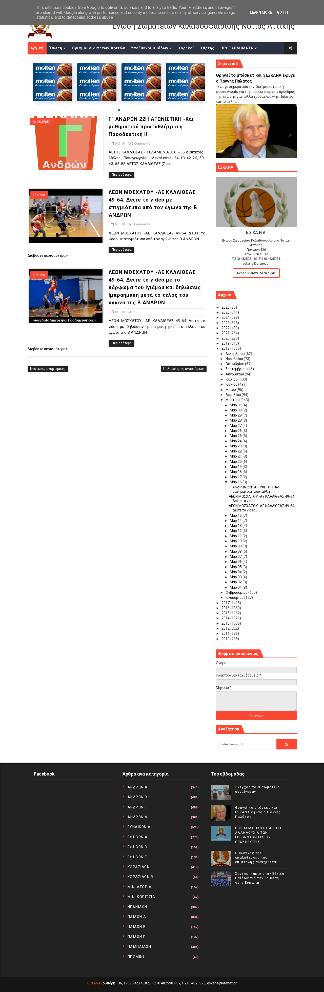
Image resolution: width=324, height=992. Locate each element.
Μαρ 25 (236, 436)
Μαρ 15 (236, 515)
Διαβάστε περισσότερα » (48, 255)
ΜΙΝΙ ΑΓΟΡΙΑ (140, 887)
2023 (225, 323)
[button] (119, 110)
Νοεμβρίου (235, 359)
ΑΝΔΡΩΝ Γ (44, 122)
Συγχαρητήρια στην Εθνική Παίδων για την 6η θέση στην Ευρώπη (260, 877)
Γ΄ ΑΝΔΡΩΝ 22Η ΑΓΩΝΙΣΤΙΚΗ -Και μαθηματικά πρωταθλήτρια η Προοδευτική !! (151, 126)
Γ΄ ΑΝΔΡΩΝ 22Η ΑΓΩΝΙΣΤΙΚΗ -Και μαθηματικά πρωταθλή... (254, 489)
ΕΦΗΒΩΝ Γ (137, 857)
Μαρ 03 (236, 577)
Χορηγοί (186, 48)
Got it (283, 12)
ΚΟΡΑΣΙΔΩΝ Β (141, 877)
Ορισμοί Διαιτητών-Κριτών (98, 48)
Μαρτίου (233, 400)
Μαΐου (231, 390)
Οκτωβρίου (235, 364)
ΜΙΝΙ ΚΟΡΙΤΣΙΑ (141, 897)
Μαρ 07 (236, 556)
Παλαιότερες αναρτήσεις (183, 369)
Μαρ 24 (236, 441)
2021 (225, 333)
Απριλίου (234, 395)
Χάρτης (207, 48)
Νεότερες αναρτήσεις (47, 369)
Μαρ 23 (236, 446)
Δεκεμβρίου (236, 354)
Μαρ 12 (236, 531)
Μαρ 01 (236, 587)
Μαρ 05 (236, 567)
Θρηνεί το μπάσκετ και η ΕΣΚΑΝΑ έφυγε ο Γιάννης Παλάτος (258, 812)
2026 (225, 307)
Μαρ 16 (236, 482)
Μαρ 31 (236, 405)
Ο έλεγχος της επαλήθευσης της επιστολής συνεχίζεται (256, 857)
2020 (225, 338)
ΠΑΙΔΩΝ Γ (137, 937)
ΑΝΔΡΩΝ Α (138, 787)
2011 (225, 633)
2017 (225, 603)
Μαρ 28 (236, 420)
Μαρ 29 (236, 415)
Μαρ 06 (236, 562)
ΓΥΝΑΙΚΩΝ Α (139, 827)
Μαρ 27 (236, 426)
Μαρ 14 (236, 521)
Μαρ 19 (236, 467)
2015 (225, 613)
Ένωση (56, 48)
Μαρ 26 (236, 431)
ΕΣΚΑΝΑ (94, 983)
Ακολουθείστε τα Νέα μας (256, 273)
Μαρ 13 (236, 526)
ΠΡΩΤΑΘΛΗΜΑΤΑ (236, 48)
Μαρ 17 (236, 477)
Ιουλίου (232, 379)
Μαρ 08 (236, 551)
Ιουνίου (232, 384)
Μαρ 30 (236, 410)
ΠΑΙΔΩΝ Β (137, 927)
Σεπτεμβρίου (236, 369)
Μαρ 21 (236, 456)
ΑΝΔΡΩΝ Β (138, 797)
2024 (225, 317)
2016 (225, 608)
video (41, 195)
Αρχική (37, 48)
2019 (225, 343)
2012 (225, 628)
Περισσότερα (121, 174)
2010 (225, 639)
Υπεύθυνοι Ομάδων (149, 48)
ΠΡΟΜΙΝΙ (136, 957)
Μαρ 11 (236, 536)
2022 (225, 328)
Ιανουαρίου (235, 598)
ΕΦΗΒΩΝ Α (138, 837)
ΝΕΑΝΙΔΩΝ (137, 907)
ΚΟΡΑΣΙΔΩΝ (139, 867)
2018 (225, 348)
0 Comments (141, 143)
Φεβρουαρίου (237, 592)
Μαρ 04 (236, 572)
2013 (225, 623)
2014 (225, 618)
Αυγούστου (235, 374)
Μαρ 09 (236, 546)
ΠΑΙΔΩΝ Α (137, 917)
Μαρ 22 (236, 451)
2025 (225, 312)
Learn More (261, 12)
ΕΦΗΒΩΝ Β (138, 847)
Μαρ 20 (236, 462)
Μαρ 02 (236, 582)
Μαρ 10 (236, 541)
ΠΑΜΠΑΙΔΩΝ (139, 947)
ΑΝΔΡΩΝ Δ (138, 817)
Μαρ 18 (236, 472)
